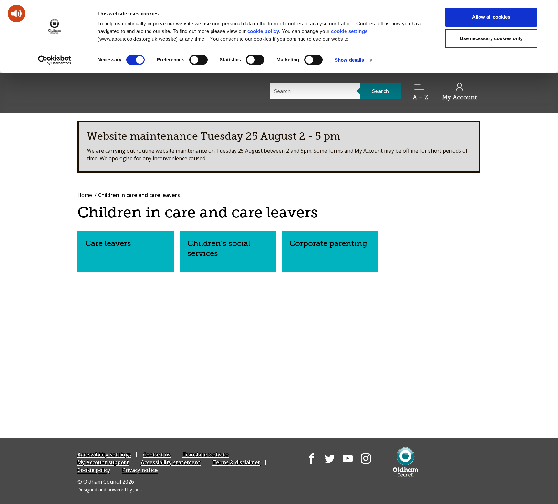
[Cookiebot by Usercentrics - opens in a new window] (54, 60)
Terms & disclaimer (236, 462)
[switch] (198, 60)
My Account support (103, 462)
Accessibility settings (104, 454)
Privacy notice (140, 470)
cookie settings (349, 31)
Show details (349, 60)
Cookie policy (94, 470)
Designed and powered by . (110, 490)
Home (85, 194)
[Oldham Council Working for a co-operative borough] (136, 92)
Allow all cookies (491, 17)
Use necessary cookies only (491, 38)
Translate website (205, 454)
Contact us (156, 454)
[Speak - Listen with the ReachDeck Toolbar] (16, 13)
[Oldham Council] (405, 461)
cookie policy (263, 31)
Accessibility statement (171, 462)
